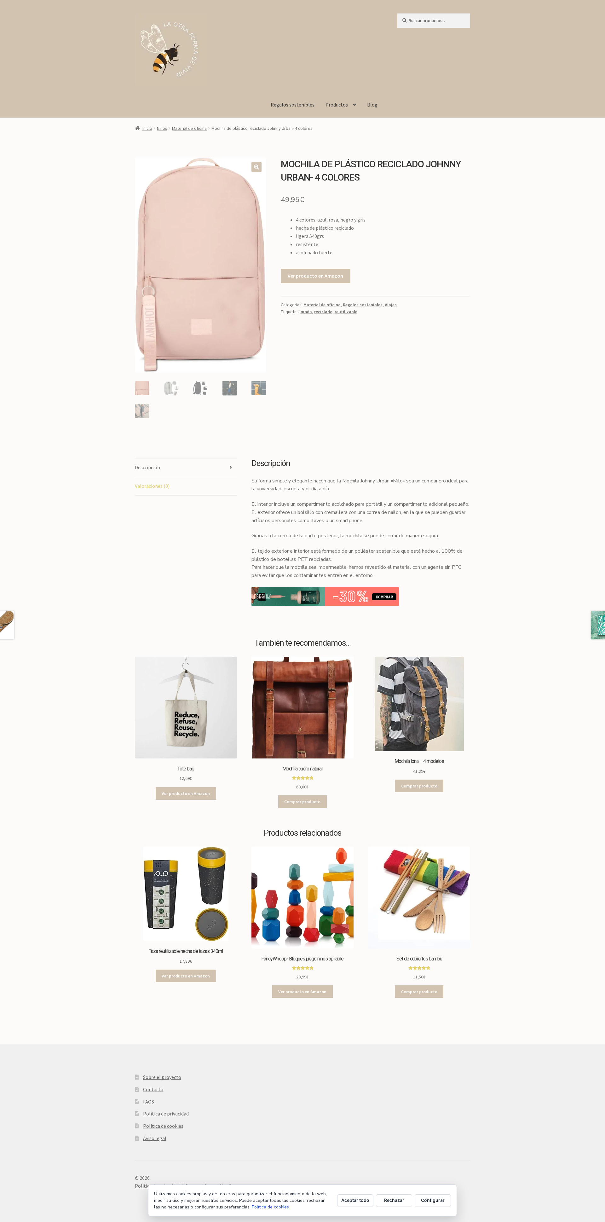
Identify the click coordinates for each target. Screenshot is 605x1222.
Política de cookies (163, 1126)
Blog (372, 104)
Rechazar (394, 1200)
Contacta (153, 1089)
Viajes (391, 305)
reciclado (323, 311)
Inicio (147, 128)
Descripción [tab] (147, 467)
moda (306, 311)
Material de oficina (189, 128)
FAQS (148, 1101)
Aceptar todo (355, 1200)
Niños (162, 128)
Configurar (433, 1200)
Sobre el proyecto (162, 1077)
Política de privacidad (166, 1113)
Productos (337, 104)
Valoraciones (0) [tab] (152, 486)
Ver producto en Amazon (315, 276)
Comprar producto (302, 801)
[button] (256, 167)
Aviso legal (154, 1138)
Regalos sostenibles (292, 104)
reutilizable (346, 311)
